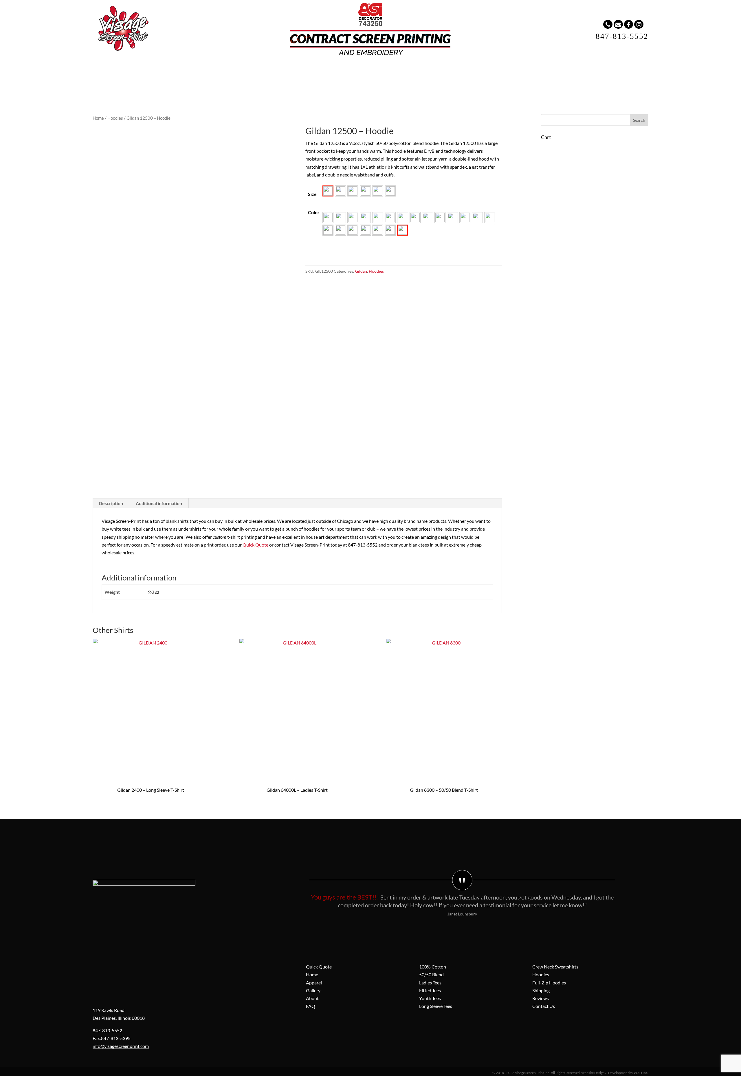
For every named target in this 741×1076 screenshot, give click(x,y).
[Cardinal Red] (352, 217)
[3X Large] (390, 191)
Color (314, 212)
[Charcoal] (377, 217)
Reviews (540, 998)
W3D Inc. (641, 1072)
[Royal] (328, 230)
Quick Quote (255, 544)
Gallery (325, 70)
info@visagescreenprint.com (121, 1046)
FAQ (382, 70)
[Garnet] (402, 217)
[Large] (352, 191)
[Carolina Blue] (365, 217)
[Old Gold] (452, 217)
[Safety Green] (340, 230)
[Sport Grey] (365, 230)
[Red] (489, 217)
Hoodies (115, 118)
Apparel (293, 70)
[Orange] (464, 217)
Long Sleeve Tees (435, 1006)
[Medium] (340, 191)
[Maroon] (427, 217)
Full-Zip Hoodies (549, 982)
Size (312, 194)
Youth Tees (430, 998)
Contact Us (543, 1006)
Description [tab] (111, 503)
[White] (402, 230)
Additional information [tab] (159, 503)
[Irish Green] (415, 217)
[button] (327, 190)
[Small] (328, 191)
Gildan (361, 271)
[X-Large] (365, 191)
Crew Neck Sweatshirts (555, 966)
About (355, 70)
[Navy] (440, 217)
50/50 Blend (431, 974)
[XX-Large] (377, 191)
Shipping (541, 990)
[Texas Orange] (390, 230)
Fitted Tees (430, 990)
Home (263, 70)
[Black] (340, 217)
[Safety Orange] (352, 230)
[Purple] (477, 217)
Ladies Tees (430, 982)
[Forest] (390, 217)
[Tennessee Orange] (377, 230)
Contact (411, 70)
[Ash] (328, 217)
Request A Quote (453, 70)
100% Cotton (432, 966)
